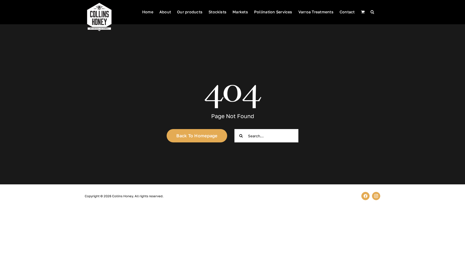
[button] (372, 11)
